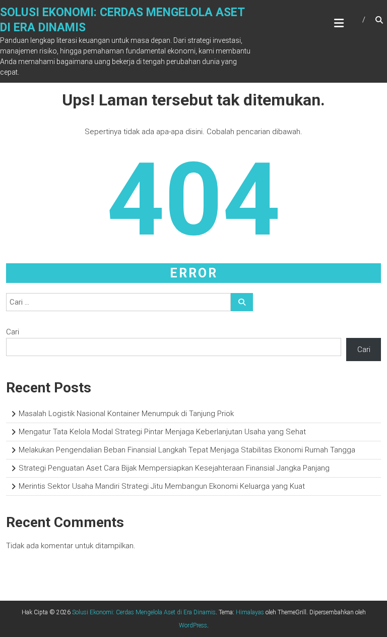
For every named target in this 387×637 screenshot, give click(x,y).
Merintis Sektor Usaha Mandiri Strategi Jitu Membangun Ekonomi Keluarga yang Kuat (162, 486)
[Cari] (242, 302)
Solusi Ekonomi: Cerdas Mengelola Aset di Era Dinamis (144, 612)
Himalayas (250, 612)
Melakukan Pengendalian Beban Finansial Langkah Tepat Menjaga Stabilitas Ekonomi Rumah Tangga (187, 449)
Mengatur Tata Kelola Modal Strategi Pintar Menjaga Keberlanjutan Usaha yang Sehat (162, 431)
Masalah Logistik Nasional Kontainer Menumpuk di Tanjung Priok (126, 413)
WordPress (193, 625)
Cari (12, 331)
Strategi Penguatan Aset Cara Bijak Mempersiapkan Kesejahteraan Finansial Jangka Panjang (174, 468)
